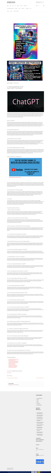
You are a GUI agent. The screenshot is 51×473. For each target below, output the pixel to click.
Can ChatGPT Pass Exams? (12, 363)
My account (23, 8)
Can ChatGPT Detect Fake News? (12, 367)
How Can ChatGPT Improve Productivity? (13, 359)
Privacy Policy (27, 8)
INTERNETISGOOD (11, 2)
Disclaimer (16, 8)
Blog (12, 5)
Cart (15, 5)
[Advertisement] (25, 18)
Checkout (18, 5)
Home (7, 5)
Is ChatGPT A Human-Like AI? (12, 364)
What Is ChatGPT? (9, 372)
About (10, 5)
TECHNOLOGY (10, 375)
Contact (21, 5)
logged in (12, 384)
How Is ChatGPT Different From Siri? (13, 362)
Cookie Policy (25, 5)
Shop (30, 8)
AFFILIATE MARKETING (39, 398)
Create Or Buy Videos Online (10, 8)
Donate (19, 8)
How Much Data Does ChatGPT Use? (13, 366)
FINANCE (38, 399)
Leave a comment (21, 86)
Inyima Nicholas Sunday (16, 86)
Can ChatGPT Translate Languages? (13, 365)
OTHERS (38, 402)
